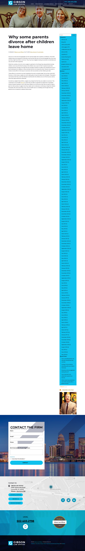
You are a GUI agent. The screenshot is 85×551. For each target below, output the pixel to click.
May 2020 (64, 258)
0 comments (40, 52)
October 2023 (65, 157)
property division (65, 64)
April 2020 (64, 260)
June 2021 (64, 226)
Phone (12, 442)
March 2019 (64, 292)
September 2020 (66, 248)
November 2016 (65, 339)
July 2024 (64, 135)
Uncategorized (65, 69)
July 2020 (64, 253)
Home (32, 3)
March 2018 (64, 322)
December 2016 (65, 337)
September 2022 (65, 189)
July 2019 (64, 283)
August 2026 (65, 73)
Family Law (64, 59)
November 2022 (65, 184)
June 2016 (64, 352)
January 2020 (65, 268)
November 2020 (65, 243)
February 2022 (65, 206)
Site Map (38, 543)
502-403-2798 (72, 1)
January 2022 (65, 209)
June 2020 (64, 255)
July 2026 (64, 75)
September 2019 (65, 278)
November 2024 (65, 125)
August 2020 (65, 250)
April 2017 (64, 327)
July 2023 (64, 164)
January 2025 (65, 120)
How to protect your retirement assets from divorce (67, 376)
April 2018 (64, 320)
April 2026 (64, 83)
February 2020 (65, 265)
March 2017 (64, 329)
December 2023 (65, 152)
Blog (65, 3)
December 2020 (65, 241)
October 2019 (65, 275)
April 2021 (64, 231)
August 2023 (65, 162)
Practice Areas (59, 3)
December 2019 (65, 270)
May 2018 (64, 317)
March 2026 (64, 85)
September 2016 (65, 344)
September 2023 (65, 159)
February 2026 (65, 88)
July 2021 (64, 223)
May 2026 (64, 80)
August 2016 (64, 347)
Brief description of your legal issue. (20, 448)
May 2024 (64, 140)
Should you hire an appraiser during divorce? (68, 371)
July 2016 (64, 349)
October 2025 (65, 98)
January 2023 (65, 179)
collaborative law (65, 49)
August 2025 (64, 103)
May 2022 (64, 199)
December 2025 (65, 93)
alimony (63, 39)
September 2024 (66, 130)
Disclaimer (12, 456)
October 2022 (65, 186)
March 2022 (64, 204)
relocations (64, 66)
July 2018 (64, 312)
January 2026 (65, 90)
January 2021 (65, 238)
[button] (83, 542)
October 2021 (65, 216)
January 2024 (65, 149)
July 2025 (64, 105)
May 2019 (64, 287)
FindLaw (63, 543)
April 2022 (64, 201)
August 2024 (65, 132)
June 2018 (64, 315)
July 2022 (64, 194)
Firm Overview (39, 3)
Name (11, 430)
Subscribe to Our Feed (68, 389)
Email (12, 436)
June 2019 (64, 285)
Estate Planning (65, 56)
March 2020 (64, 263)
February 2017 (65, 332)
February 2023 (65, 177)
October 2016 (65, 342)
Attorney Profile (48, 3)
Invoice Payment (15, 503)
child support (65, 47)
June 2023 (64, 167)
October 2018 (65, 305)
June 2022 (64, 196)
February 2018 (65, 324)
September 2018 (65, 307)
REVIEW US (16, 499)
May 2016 (64, 354)
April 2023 (64, 172)
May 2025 (64, 110)
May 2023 (64, 169)
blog (32, 52)
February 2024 (65, 147)
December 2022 (65, 181)
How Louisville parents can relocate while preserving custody (68, 360)
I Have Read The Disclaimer (18, 458)
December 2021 (65, 211)
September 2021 (65, 218)
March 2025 (64, 115)
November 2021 (65, 213)
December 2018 (65, 300)
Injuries (63, 61)
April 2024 (64, 142)
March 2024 (64, 144)
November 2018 (65, 302)
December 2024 (65, 122)
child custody (65, 44)
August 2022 (65, 191)
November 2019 (65, 273)
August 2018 (64, 310)
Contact (71, 3)
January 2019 (65, 297)
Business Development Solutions (53, 543)
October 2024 (65, 127)
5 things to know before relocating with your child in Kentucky (68, 366)
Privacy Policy (43, 543)
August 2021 (64, 221)
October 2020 (65, 246)
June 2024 (64, 137)
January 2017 (65, 334)
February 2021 (65, 236)
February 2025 (65, 117)
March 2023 (64, 174)
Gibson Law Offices (19, 52)
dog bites (64, 54)
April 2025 (64, 112)
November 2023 (65, 154)
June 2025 (64, 107)
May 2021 (64, 228)
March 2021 (64, 233)
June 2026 (64, 78)
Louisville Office (15, 495)
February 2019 (65, 295)
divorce (35, 52)
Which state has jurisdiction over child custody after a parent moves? (68, 382)
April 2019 (64, 290)
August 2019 (64, 280)
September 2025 (65, 100)
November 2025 (65, 95)
